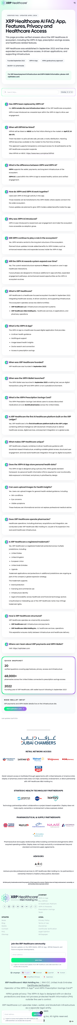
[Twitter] (4, 906)
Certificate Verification (47, 929)
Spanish (49, 972)
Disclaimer (42, 926)
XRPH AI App (43, 898)
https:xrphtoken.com (21, 648)
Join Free (37, 1014)
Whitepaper (43, 934)
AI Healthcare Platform (47, 904)
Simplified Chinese (32, 977)
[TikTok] (31, 906)
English (26, 972)
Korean (61, 972)
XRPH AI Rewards (45, 906)
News (4, 920)
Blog (3, 923)
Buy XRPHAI (43, 901)
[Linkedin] (13, 906)
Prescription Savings (46, 909)
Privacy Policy (44, 920)
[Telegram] (9, 906)
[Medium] (26, 906)
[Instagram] (35, 906)
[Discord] (18, 906)
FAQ (3, 931)
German (37, 972)
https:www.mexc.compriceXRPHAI (40, 153)
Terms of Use (43, 923)
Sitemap (5, 934)
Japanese (48, 977)
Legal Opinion (44, 931)
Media (4, 926)
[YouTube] (22, 906)
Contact (5, 929)
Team (40, 912)
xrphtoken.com (14, 76)
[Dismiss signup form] (41, 1012)
